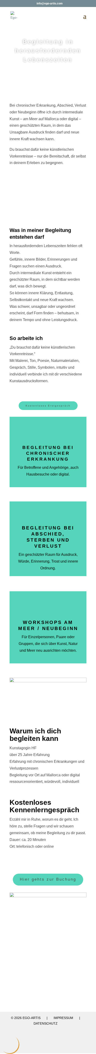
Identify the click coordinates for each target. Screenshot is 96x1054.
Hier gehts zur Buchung (48, 879)
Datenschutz (46, 1023)
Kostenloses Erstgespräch (48, 405)
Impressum (63, 1018)
